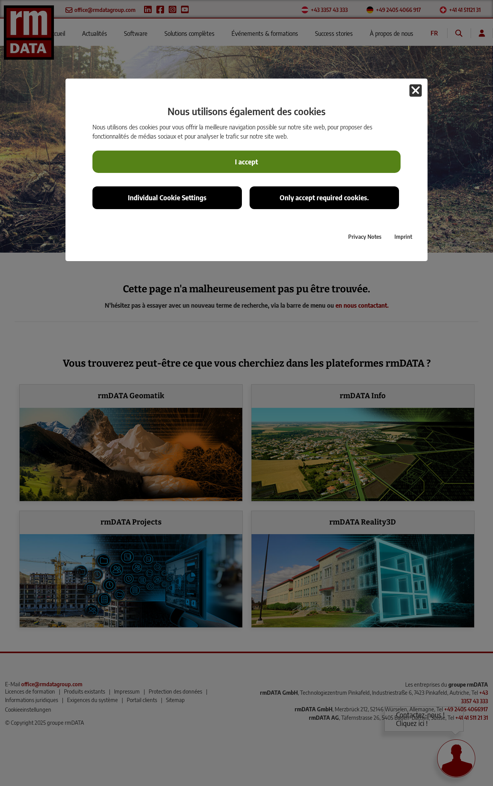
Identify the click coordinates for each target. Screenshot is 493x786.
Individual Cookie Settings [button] (167, 197)
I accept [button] (246, 162)
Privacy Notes (364, 236)
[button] (415, 90)
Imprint (403, 236)
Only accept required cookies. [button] (324, 197)
